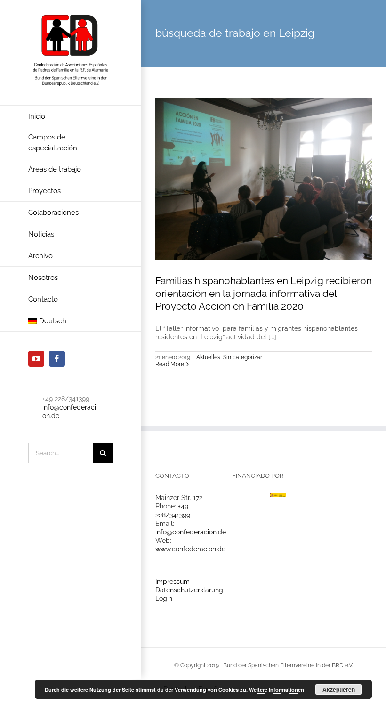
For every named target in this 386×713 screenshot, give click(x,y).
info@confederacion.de (190, 532)
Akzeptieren (338, 689)
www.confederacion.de (190, 549)
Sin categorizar (242, 357)
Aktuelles (208, 357)
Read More (169, 364)
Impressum (172, 581)
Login (163, 598)
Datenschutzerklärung (189, 590)
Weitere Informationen (276, 689)
